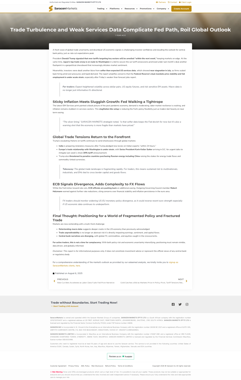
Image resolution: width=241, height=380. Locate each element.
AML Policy (85, 366)
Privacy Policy (73, 366)
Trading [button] (100, 8)
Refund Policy (110, 366)
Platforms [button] (114, 8)
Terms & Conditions (125, 366)
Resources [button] (130, 8)
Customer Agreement (58, 366)
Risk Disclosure (97, 366)
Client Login (186, 2)
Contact (173, 2)
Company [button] (161, 8)
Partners (162, 2)
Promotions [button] (146, 8)
